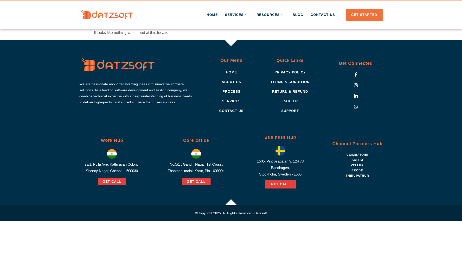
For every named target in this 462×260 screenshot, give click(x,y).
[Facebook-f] (356, 74)
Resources (268, 15)
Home (212, 15)
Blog (298, 15)
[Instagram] (356, 85)
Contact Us (323, 15)
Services (234, 15)
